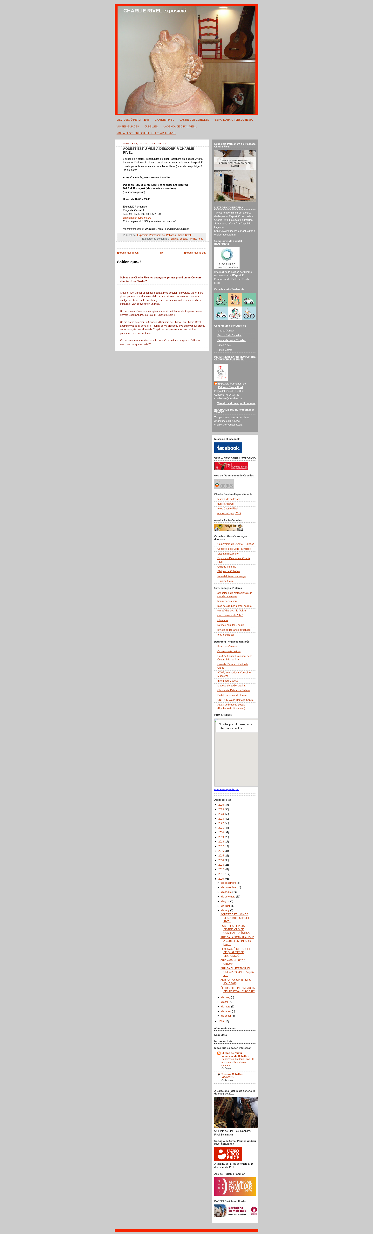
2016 (221, 851)
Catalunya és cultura (229, 651)
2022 (221, 823)
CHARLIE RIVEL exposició (154, 11)
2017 (221, 846)
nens (200, 238)
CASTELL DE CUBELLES (194, 119)
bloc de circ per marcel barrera (234, 606)
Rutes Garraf (224, 350)
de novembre (229, 887)
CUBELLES (151, 126)
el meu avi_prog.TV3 (229, 513)
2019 (221, 837)
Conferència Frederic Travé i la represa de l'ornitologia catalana (237, 1062)
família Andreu (225, 503)
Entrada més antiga (195, 252)
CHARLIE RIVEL (164, 119)
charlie (174, 238)
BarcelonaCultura (227, 646)
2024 (221, 814)
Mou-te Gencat (225, 330)
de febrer (226, 1011)
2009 (221, 1021)
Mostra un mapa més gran (226, 789)
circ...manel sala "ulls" (230, 615)
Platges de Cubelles (228, 571)
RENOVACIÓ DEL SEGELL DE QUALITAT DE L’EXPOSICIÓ (236, 952)
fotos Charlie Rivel (227, 508)
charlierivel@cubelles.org (137, 217)
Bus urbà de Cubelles (229, 335)
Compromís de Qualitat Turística (235, 544)
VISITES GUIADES (128, 126)
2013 (221, 864)
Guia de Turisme (226, 566)
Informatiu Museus (227, 680)
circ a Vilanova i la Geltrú (231, 610)
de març (226, 1006)
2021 (221, 828)
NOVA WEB (227, 1077)
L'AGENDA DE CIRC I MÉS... (180, 126)
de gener (226, 1015)
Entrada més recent (128, 252)
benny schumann (227, 601)
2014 (221, 860)
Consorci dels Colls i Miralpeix (234, 549)
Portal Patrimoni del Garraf (232, 695)
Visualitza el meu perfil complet (236, 403)
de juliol (226, 906)
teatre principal (225, 634)
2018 (221, 841)
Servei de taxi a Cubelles (231, 340)
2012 (221, 869)
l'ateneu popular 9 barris (230, 625)
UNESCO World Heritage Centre (235, 700)
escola (183, 238)
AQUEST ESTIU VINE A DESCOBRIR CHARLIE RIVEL (235, 918)
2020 (221, 832)
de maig (226, 997)
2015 (221, 855)
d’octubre (226, 892)
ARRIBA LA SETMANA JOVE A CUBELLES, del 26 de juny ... (237, 941)
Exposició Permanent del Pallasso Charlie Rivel (232, 385)
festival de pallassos (229, 499)
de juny (225, 910)
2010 (221, 878)
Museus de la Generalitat (231, 685)
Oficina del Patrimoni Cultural (233, 690)
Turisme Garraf (225, 581)
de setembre (228, 896)
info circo (222, 620)
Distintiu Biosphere (228, 553)
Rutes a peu (224, 345)
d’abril (225, 1002)
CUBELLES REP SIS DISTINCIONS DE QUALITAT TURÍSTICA (235, 929)
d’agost (225, 901)
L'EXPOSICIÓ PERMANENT (133, 119)
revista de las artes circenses (234, 630)
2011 (221, 874)
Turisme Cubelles (231, 1074)
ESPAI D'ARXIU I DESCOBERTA (234, 119)
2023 (221, 818)
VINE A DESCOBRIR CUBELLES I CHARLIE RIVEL (146, 133)
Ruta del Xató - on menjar (231, 576)
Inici (161, 252)
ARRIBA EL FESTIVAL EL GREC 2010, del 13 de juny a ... (237, 972)
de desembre (229, 883)
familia (192, 238)
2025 (221, 809)
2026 (221, 804)
